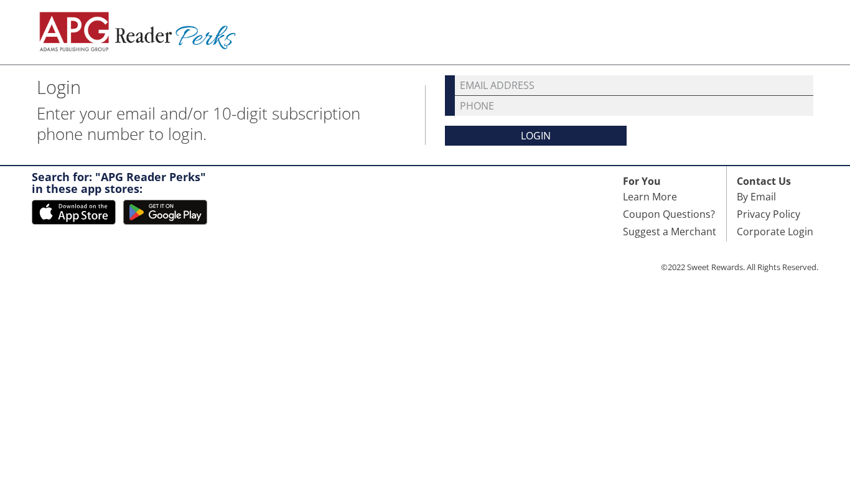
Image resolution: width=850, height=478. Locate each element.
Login (536, 136)
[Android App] (165, 212)
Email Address (497, 85)
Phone (477, 106)
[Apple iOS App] (74, 212)
